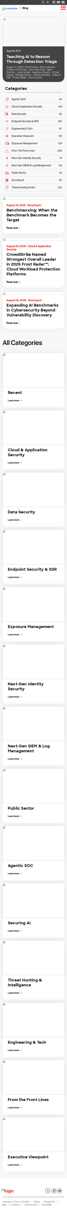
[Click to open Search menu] (43, 2)
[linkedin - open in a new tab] (53, 1190)
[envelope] (63, 2)
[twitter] (47, 2)
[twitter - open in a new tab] (47, 1190)
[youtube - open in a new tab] (59, 1190)
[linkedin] (54, 2)
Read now (12, 227)
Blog (25, 8)
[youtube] (58, 2)
